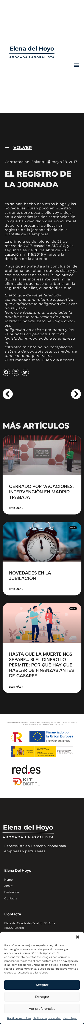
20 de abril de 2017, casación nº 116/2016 (37, 252)
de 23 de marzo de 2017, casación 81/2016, (36, 243)
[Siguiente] (61, 394)
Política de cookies (19, 1018)
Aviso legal (70, 1018)
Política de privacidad (47, 1018)
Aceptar (42, 985)
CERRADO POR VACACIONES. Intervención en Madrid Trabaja (41, 492)
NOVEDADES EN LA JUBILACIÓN (30, 575)
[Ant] (22, 394)
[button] (77, 937)
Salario (37, 162)
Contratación (17, 162)
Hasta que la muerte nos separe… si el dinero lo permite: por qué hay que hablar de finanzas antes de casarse (41, 665)
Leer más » (16, 508)
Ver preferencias (42, 1009)
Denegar (42, 997)
